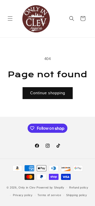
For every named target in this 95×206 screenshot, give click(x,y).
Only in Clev (26, 187)
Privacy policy (23, 195)
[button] (10, 18)
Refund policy (78, 187)
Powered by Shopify (50, 187)
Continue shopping (47, 93)
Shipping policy (76, 195)
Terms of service (49, 195)
